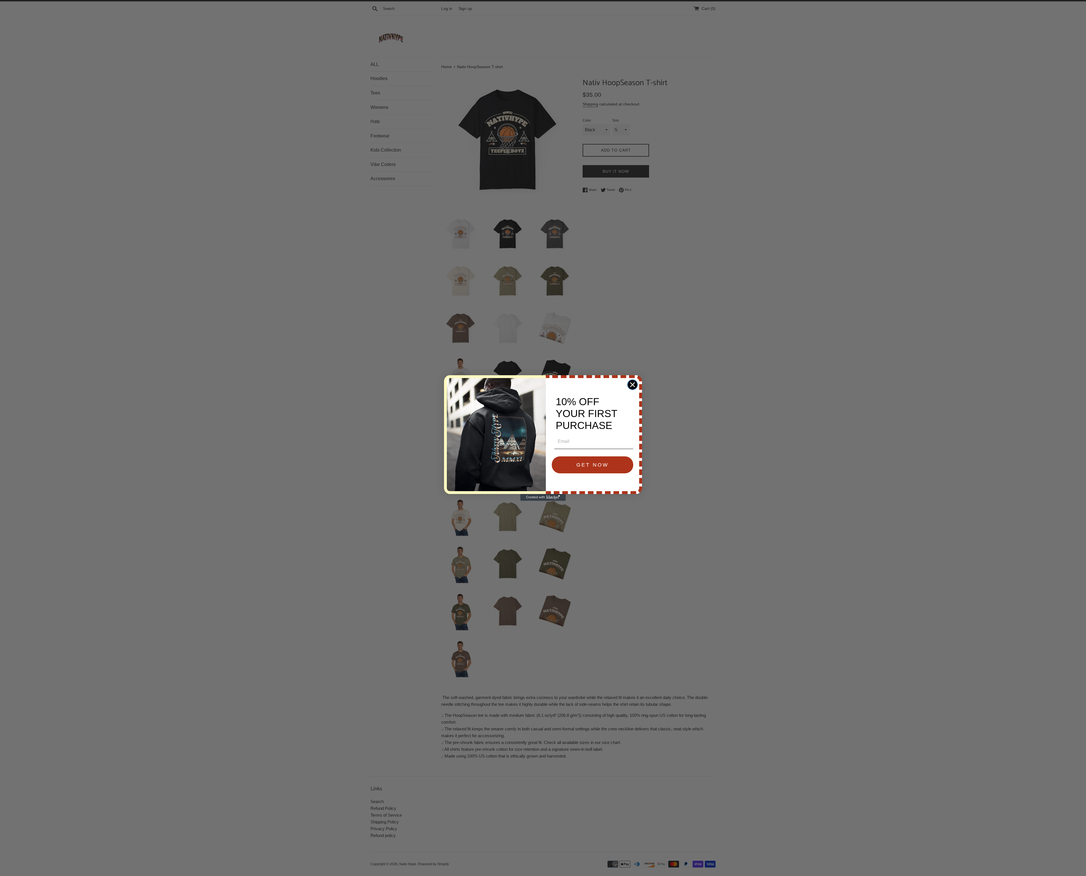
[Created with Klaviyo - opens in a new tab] (543, 497)
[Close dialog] (632, 385)
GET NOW (592, 465)
